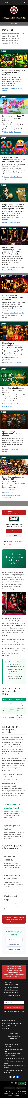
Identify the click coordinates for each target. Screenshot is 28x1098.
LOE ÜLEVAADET (14, 535)
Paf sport (20, 404)
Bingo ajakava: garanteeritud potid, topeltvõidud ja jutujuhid (12, 345)
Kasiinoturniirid (14, 449)
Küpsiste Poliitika (14, 1038)
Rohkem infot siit (13, 544)
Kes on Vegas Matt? (8, 1020)
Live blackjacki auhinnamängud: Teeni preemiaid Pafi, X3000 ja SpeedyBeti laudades (12, 251)
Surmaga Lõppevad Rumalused (12, 1026)
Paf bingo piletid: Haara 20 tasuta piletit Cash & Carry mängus (13, 118)
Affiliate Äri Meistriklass (11, 990)
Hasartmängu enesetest (14, 949)
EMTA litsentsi (11, 664)
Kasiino (6, 88)
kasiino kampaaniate (12, 653)
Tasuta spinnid (12, 315)
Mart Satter (14, 1033)
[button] (24, 2)
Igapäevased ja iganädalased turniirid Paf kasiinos (12, 434)
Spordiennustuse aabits (11, 984)
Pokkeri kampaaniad (14, 944)
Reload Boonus (7, 406)
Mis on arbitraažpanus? (11, 992)
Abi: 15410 (21, 1088)
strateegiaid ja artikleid (9, 779)
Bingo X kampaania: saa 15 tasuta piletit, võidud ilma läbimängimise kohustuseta (13, 207)
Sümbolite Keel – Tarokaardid (11, 1023)
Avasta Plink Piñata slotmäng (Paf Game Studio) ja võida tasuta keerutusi (13, 159)
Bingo (6, 132)
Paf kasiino (13, 88)
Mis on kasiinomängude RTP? (13, 995)
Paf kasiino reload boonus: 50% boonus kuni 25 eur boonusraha (13, 390)
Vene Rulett (6, 1028)
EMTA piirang (9, 1088)
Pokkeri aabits (8, 982)
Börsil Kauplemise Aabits (11, 987)
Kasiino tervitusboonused (14, 940)
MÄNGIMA (14, 531)
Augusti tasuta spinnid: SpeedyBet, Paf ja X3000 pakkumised (12, 297)
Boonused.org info (14, 1036)
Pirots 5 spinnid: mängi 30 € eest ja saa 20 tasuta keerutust (13, 73)
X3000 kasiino (11, 270)
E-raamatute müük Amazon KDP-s (14, 1058)
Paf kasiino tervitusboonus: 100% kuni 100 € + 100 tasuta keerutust (13, 479)
